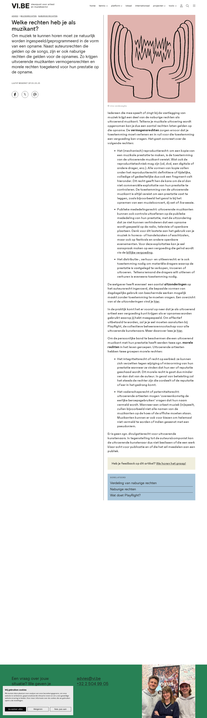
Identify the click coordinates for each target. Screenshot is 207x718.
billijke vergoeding (139, 252)
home (92, 6)
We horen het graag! (171, 463)
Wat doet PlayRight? (125, 495)
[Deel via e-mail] (35, 94)
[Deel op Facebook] (15, 94)
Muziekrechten (29, 16)
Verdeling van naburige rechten (133, 483)
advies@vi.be (89, 679)
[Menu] (192, 6)
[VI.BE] (20, 5)
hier (156, 301)
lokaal (129, 6)
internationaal (142, 6)
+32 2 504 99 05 (92, 684)
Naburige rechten (47, 16)
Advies (15, 16)
